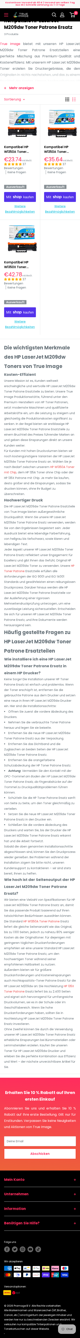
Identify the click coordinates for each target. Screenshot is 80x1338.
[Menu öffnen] (6, 15)
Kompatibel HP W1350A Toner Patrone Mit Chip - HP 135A (59, 149)
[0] (72, 14)
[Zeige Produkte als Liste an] (74, 99)
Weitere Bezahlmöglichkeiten (20, 209)
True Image (10, 43)
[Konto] (63, 15)
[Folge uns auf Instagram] (22, 1249)
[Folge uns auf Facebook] (7, 1249)
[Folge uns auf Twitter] (15, 1249)
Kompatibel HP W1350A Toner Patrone (16, 149)
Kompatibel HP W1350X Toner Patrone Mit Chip (17, 265)
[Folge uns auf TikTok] (38, 1249)
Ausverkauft (15, 187)
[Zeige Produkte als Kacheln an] (67, 99)
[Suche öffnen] (54, 15)
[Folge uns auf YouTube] (30, 1249)
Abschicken (40, 1154)
